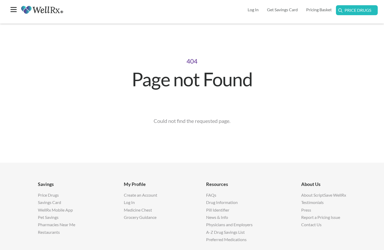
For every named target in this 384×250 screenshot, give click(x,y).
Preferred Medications (226, 239)
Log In (129, 202)
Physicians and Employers (229, 224)
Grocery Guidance (140, 217)
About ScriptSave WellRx (323, 194)
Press (306, 209)
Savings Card (49, 202)
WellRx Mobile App (55, 209)
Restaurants (49, 232)
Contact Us (311, 224)
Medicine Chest (138, 209)
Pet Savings (48, 217)
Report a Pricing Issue (320, 217)
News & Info (217, 217)
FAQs (211, 194)
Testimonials (312, 202)
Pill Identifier (217, 209)
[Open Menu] (13, 10)
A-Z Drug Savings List (225, 232)
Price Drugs (358, 10)
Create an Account (140, 194)
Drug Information (222, 202)
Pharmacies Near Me (56, 224)
